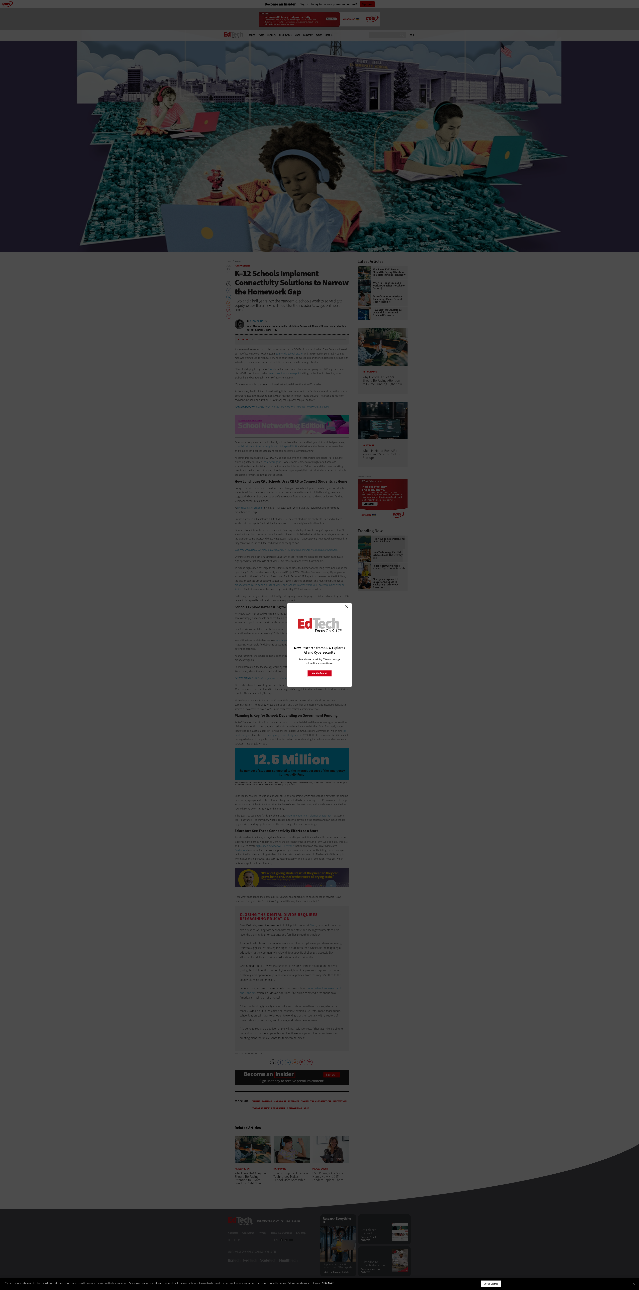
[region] (319, 1284)
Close (346, 606)
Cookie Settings (491, 1283)
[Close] (633, 1283)
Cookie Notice (328, 1283)
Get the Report (319, 673)
